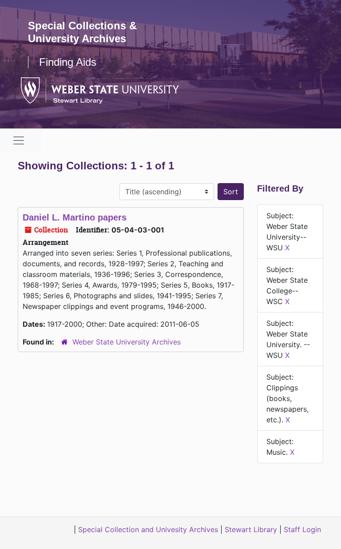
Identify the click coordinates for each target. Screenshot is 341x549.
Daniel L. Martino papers (75, 217)
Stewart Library (251, 529)
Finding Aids (67, 62)
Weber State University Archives (126, 341)
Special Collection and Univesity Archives (148, 529)
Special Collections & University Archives (82, 32)
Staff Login (302, 529)
